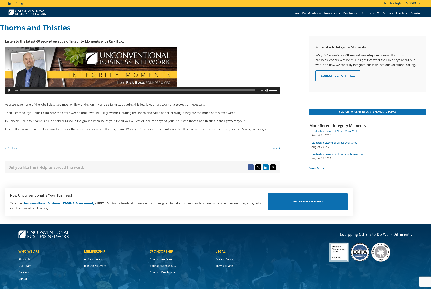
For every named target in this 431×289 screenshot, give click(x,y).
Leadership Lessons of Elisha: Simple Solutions (337, 154)
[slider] (273, 90)
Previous (12, 148)
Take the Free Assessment (307, 201)
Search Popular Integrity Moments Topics (367, 111)
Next (275, 148)
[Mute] (266, 90)
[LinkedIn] (265, 167)
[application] (142, 90)
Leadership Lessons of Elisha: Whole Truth (334, 131)
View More (316, 168)
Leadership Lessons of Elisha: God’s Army (334, 142)
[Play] (9, 90)
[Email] (273, 167)
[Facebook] (251, 167)
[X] (258, 167)
